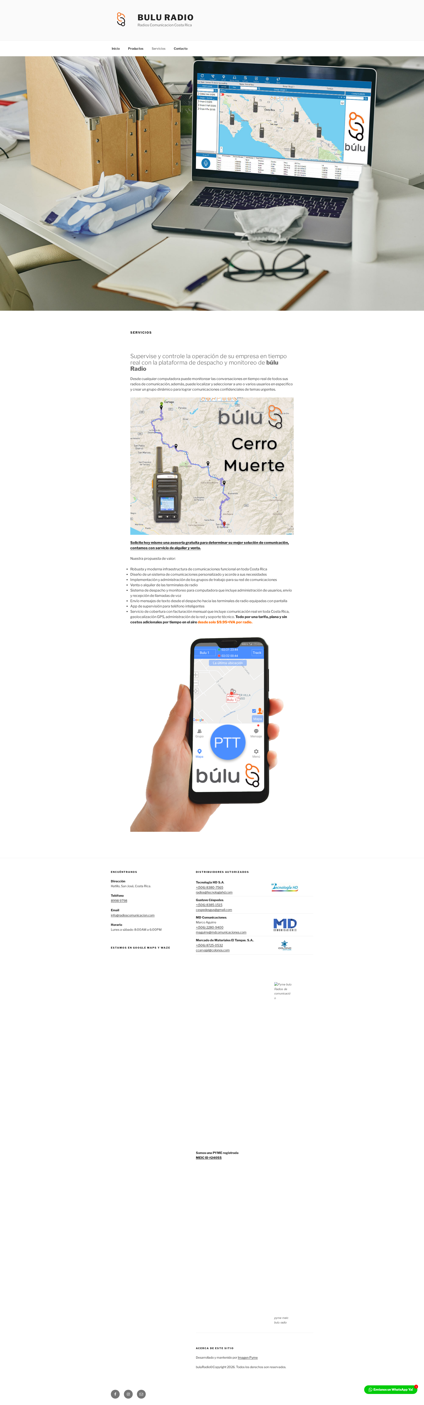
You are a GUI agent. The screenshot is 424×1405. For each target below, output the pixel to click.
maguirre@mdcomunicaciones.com (221, 932)
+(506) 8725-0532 (209, 945)
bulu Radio (166, 17)
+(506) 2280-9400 (209, 927)
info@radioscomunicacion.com (133, 915)
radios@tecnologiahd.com (214, 892)
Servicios (158, 48)
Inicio (116, 48)
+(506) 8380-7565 (209, 887)
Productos (135, 48)
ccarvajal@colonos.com (213, 950)
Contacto (180, 48)
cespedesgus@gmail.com (214, 909)
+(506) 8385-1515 (209, 905)
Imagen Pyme (248, 1357)
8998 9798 (119, 900)
